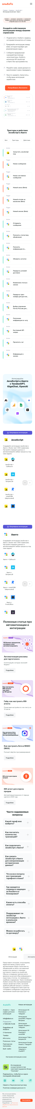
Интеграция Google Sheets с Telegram (25, 1043)
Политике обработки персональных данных (10, 1104)
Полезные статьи (9, 1041)
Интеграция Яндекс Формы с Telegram (24, 1025)
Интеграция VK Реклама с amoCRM (23, 1032)
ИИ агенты (6, 1038)
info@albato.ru (8, 1018)
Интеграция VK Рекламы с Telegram (23, 1012)
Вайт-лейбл (7, 1049)
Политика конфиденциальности (14, 1088)
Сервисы (11, 10)
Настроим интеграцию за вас (16, 1057)
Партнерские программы (7, 1045)
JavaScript (19, 10)
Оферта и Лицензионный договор (15, 1085)
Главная (5, 10)
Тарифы (6, 1035)
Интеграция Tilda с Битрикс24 (25, 1038)
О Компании (7, 1032)
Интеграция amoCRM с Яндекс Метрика (24, 1018)
